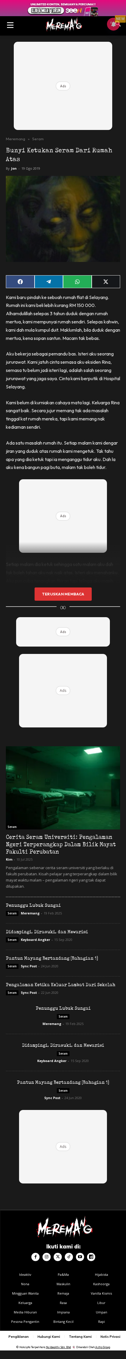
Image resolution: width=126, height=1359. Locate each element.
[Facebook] (35, 1257)
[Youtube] (80, 1257)
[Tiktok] (69, 1257)
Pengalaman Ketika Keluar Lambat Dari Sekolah (60, 984)
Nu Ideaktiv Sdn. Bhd (58, 1347)
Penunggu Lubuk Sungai (33, 905)
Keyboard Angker (35, 939)
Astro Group (102, 1347)
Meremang (15, 138)
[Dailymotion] (91, 1257)
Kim (9, 859)
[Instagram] (46, 1257)
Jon (14, 168)
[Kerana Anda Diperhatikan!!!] (63, 24)
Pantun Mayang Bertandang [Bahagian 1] (52, 958)
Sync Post (29, 966)
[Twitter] (58, 1257)
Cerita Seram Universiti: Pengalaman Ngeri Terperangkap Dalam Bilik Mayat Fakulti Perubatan (61, 844)
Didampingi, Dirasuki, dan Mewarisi (47, 931)
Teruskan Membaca (63, 594)
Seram (38, 138)
